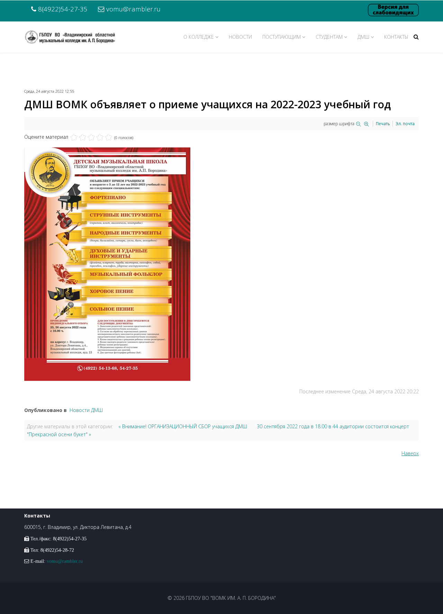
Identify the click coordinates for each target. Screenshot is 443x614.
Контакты (396, 37)
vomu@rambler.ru (133, 8)
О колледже (198, 37)
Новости (240, 37)
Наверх (410, 453)
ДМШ (363, 37)
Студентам (329, 37)
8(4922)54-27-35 (63, 8)
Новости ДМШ (86, 410)
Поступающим (281, 37)
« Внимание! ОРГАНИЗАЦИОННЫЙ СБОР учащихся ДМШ (182, 426)
